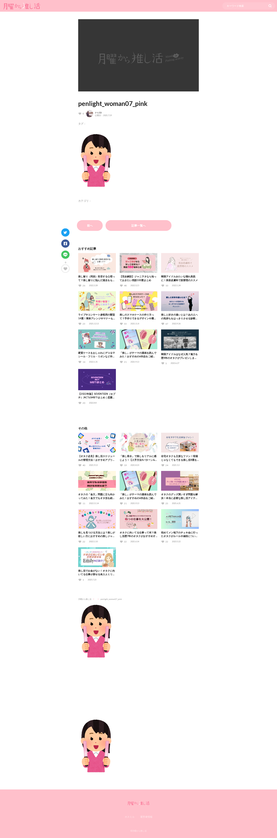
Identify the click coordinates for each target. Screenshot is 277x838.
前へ (90, 225)
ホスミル (130, 816)
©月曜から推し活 (138, 831)
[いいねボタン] (65, 268)
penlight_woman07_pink (113, 103)
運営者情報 (146, 816)
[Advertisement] (138, 686)
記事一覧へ (139, 225)
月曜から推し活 (84, 599)
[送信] (270, 5)
